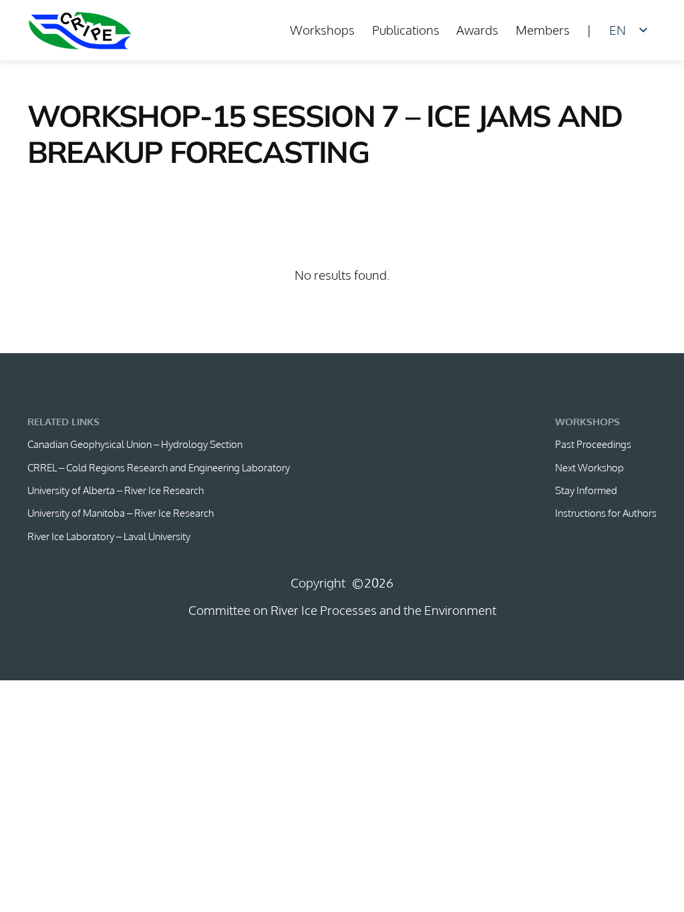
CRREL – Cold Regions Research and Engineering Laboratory (158, 467)
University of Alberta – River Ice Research (115, 490)
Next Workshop (589, 467)
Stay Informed (586, 490)
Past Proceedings (593, 444)
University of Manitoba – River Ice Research (120, 512)
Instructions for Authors (606, 512)
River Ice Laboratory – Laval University (108, 536)
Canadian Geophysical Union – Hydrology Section (134, 444)
